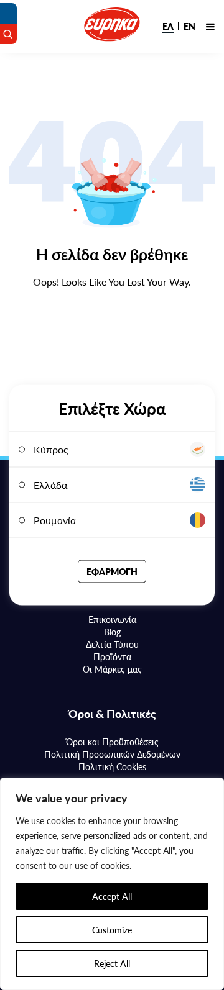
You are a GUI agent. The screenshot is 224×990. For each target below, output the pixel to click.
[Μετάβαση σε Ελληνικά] (168, 26)
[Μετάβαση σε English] (189, 26)
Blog (112, 631)
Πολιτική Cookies (112, 766)
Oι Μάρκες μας (112, 669)
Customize (112, 930)
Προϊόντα (112, 656)
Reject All (112, 963)
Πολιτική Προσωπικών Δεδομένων (112, 754)
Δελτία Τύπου (112, 644)
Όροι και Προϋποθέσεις (112, 741)
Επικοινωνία (112, 619)
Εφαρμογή (112, 571)
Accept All (112, 896)
